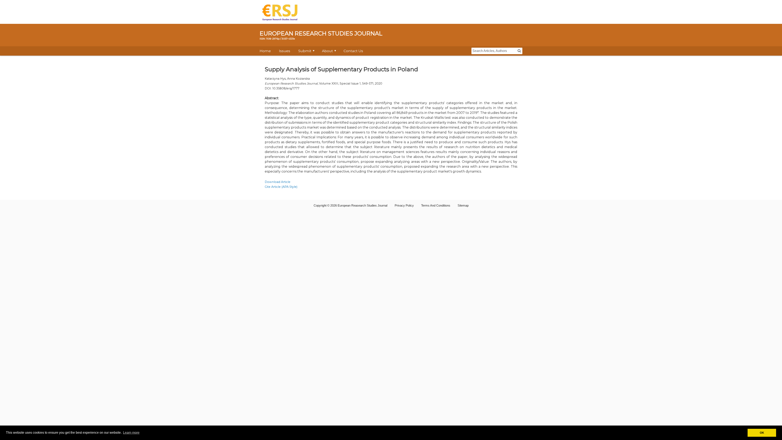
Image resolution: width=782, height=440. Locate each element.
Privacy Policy (404, 205)
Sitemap (463, 205)
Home (265, 51)
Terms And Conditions (435, 205)
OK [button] (762, 432)
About (327, 51)
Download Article (277, 182)
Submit (304, 51)
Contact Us (353, 51)
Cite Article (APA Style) (281, 187)
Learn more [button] (131, 432)
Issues (284, 51)
